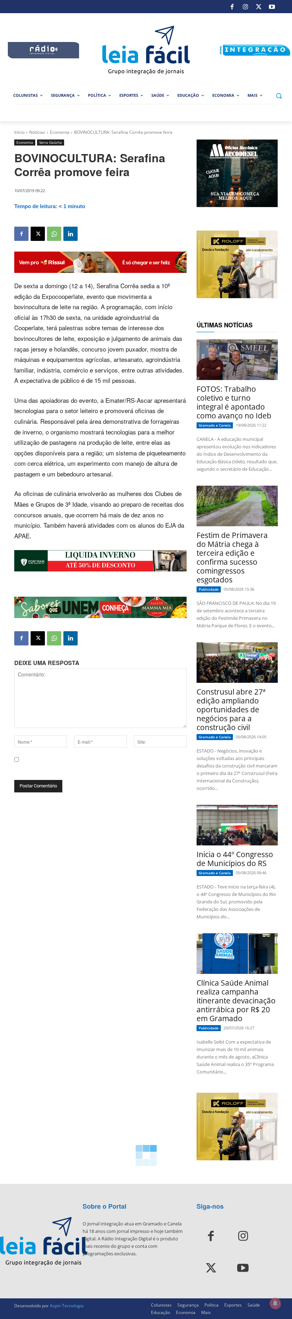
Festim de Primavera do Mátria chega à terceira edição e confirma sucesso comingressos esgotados (232, 557)
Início (19, 132)
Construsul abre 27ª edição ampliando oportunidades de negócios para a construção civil (231, 709)
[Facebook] (232, 6)
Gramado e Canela (215, 425)
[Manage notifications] (275, 1303)
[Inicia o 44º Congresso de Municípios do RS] (237, 825)
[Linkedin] (70, 234)
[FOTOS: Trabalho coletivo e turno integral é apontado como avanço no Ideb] (237, 359)
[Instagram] (245, 6)
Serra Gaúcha (50, 142)
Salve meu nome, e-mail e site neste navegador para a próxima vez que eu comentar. (97, 769)
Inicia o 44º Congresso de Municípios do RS (235, 858)
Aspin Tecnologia (67, 1306)
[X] (258, 6)
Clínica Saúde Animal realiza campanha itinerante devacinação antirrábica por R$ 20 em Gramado (236, 1000)
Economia (59, 132)
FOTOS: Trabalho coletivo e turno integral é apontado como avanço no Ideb (234, 402)
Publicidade (209, 589)
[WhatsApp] (54, 234)
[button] (278, 95)
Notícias (37, 132)
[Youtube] (272, 6)
